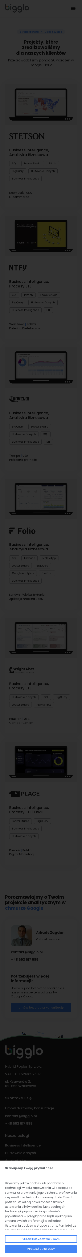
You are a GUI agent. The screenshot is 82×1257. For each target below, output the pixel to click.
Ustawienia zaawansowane (41, 1239)
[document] (41, 628)
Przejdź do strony (41, 1249)
